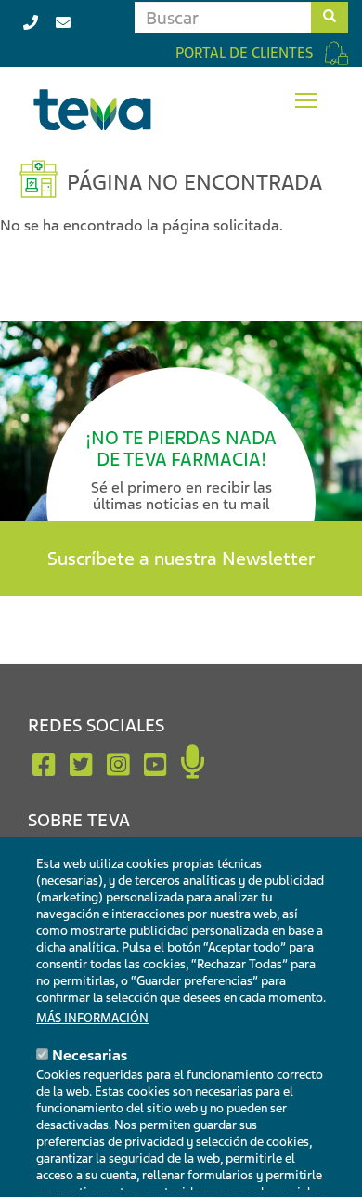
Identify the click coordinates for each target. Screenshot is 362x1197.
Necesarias (89, 1055)
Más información (92, 1018)
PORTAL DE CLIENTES (244, 53)
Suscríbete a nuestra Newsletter (181, 558)
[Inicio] (93, 109)
